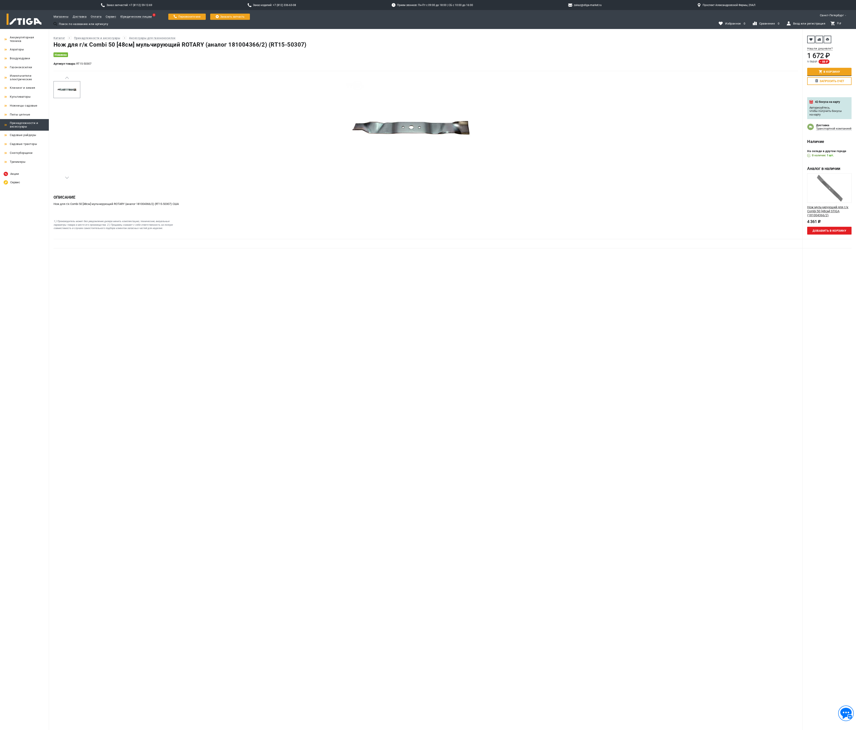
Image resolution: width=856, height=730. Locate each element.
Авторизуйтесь (819, 107)
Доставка (79, 16)
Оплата (96, 16)
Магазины (61, 16)
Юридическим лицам (136, 16)
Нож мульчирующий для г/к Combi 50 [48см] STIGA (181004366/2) (827, 211)
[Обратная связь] (846, 713)
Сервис (111, 16)
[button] (67, 78)
